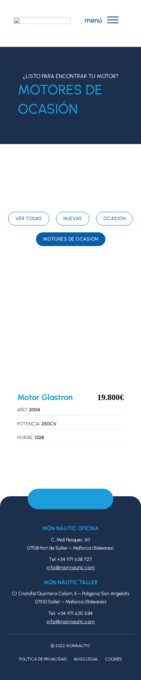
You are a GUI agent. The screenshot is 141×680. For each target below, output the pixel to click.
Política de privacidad (43, 659)
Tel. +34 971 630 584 (70, 613)
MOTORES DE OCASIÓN (70, 239)
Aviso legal (86, 659)
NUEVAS (72, 218)
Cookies (113, 659)
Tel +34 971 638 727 (70, 559)
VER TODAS (28, 218)
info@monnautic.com (71, 567)
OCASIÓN (114, 218)
